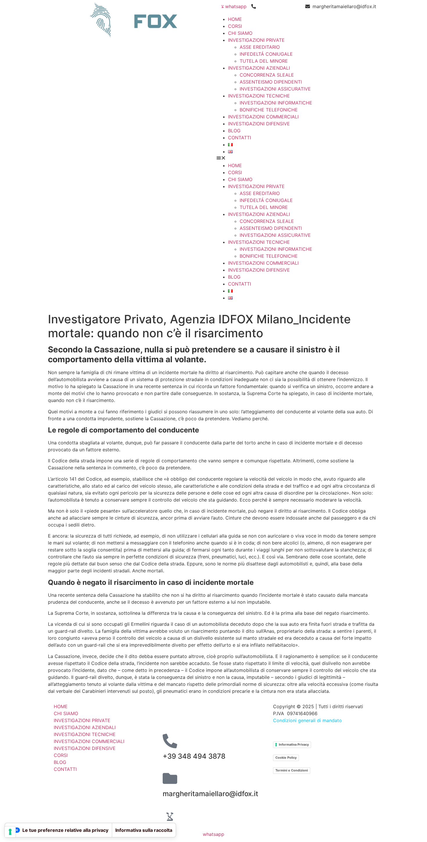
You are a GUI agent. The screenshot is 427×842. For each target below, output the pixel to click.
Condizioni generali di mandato (307, 720)
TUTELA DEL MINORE (264, 61)
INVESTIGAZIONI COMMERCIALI (263, 117)
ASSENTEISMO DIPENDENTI (271, 82)
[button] (296, 158)
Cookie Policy (286, 758)
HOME (235, 19)
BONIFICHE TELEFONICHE (269, 110)
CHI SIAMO (240, 33)
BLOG (234, 131)
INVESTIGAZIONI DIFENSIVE (259, 124)
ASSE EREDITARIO (260, 47)
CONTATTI (239, 137)
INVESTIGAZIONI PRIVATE (256, 40)
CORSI (235, 26)
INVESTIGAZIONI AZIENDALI (259, 68)
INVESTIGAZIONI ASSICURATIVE (275, 89)
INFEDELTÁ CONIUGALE (266, 54)
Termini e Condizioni (291, 770)
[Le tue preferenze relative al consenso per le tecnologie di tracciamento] (10, 831)
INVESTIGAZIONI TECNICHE (259, 96)
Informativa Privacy (294, 744)
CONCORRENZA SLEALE (267, 75)
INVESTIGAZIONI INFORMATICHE (276, 103)
